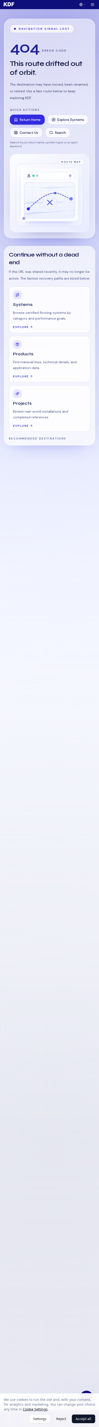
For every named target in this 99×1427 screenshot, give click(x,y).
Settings (39, 1418)
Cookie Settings (35, 1409)
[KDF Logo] (9, 4)
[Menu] (92, 4)
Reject (61, 1418)
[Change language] (82, 4)
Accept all (83, 1418)
